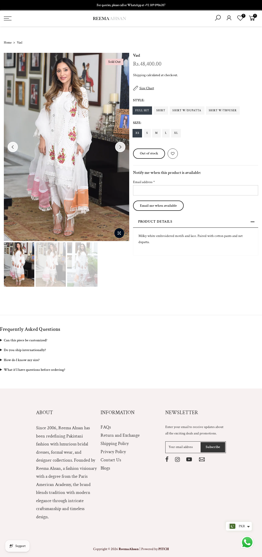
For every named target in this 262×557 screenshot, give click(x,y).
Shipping (139, 75)
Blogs (105, 468)
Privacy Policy (113, 452)
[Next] (120, 147)
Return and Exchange (120, 435)
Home (8, 43)
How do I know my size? (21, 360)
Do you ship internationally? (25, 350)
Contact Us (111, 460)
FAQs (106, 427)
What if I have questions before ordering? (34, 369)
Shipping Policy (115, 443)
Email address (144, 182)
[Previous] (13, 147)
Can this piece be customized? (25, 340)
